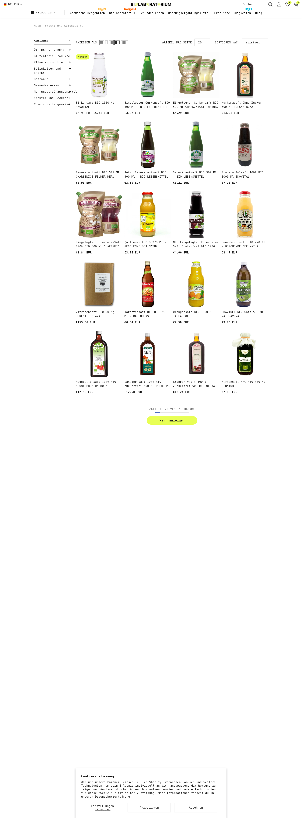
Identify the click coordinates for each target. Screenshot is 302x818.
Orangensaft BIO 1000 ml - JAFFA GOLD (195, 314)
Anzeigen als (86, 42)
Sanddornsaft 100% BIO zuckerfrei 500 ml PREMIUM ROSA (146, 384)
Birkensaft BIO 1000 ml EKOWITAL (95, 105)
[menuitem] (52, 50)
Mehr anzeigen (172, 420)
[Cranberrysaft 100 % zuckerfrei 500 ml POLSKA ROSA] (196, 354)
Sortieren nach (227, 42)
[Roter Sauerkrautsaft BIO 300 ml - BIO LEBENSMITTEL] (147, 144)
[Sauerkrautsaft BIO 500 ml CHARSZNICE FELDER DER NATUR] (99, 144)
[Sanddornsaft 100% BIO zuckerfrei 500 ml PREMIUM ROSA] (147, 354)
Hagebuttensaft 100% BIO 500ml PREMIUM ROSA (96, 384)
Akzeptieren (149, 807)
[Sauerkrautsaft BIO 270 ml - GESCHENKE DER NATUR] (245, 214)
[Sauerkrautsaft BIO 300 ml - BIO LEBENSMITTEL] (196, 144)
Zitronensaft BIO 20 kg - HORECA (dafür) (97, 314)
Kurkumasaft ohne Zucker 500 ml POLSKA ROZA (242, 105)
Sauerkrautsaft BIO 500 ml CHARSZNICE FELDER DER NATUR (98, 175)
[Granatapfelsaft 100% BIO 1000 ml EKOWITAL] (245, 144)
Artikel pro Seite (177, 42)
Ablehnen (196, 807)
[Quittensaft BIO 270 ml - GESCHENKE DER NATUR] (147, 214)
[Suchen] (258, 4)
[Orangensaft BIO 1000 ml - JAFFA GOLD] (196, 284)
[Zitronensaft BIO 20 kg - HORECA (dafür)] (99, 284)
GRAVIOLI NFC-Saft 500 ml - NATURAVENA (244, 314)
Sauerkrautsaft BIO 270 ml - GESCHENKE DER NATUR (243, 244)
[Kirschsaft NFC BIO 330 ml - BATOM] (245, 354)
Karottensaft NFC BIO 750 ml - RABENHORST (145, 314)
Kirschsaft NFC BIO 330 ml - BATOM (243, 384)
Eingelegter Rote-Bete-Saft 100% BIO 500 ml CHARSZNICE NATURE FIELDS (98, 245)
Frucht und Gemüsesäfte (64, 25)
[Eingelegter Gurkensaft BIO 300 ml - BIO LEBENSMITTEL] (147, 75)
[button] (52, 79)
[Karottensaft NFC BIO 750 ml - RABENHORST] (147, 284)
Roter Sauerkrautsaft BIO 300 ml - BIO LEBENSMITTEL (146, 174)
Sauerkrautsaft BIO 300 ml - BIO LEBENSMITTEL (195, 174)
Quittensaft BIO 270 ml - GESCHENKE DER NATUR (145, 244)
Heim (37, 25)
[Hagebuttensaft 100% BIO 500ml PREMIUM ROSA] (99, 354)
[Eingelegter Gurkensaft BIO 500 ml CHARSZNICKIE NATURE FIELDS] (196, 75)
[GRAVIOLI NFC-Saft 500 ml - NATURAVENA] (245, 284)
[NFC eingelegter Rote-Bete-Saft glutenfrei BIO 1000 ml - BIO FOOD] (196, 214)
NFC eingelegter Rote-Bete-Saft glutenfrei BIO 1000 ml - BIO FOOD (195, 245)
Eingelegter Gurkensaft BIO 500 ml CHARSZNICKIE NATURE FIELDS (195, 105)
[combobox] (254, 4)
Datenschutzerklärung (112, 796)
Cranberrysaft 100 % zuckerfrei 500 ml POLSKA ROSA (194, 384)
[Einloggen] (279, 4)
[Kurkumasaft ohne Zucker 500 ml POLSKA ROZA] (245, 75)
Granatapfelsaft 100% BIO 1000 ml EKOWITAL (243, 174)
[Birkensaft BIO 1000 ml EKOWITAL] (99, 75)
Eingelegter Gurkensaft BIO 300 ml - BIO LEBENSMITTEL (147, 105)
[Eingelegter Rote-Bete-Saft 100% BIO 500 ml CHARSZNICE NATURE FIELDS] (99, 214)
